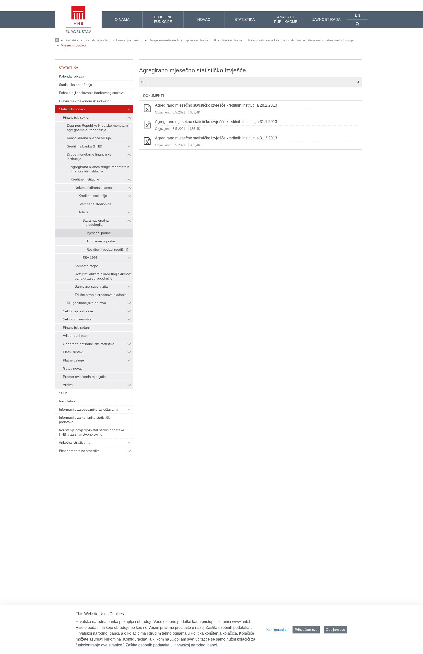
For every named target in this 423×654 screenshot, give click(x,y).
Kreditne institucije (228, 40)
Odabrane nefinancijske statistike (88, 344)
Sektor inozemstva (77, 319)
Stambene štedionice (95, 204)
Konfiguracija (276, 629)
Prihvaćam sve (306, 629)
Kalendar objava (71, 76)
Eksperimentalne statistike (79, 451)
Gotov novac (72, 368)
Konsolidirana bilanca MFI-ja (89, 138)
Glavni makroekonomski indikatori (85, 101)
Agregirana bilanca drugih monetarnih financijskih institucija (100, 169)
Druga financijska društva (86, 303)
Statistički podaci (97, 40)
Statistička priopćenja (75, 85)
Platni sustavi (73, 352)
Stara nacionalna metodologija (330, 40)
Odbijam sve (335, 629)
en (357, 15)
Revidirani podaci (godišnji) (107, 249)
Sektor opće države (78, 311)
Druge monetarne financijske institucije (178, 40)
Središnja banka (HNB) (84, 146)
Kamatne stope (86, 266)
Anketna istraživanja (74, 442)
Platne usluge (73, 360)
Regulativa (67, 401)
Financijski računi (76, 327)
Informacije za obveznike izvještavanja (88, 409)
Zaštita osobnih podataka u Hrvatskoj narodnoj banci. (172, 645)
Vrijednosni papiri (76, 336)
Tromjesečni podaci (101, 241)
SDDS (63, 393)
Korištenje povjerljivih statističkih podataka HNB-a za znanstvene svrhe (91, 432)
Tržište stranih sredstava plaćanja (101, 295)
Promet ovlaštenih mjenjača (84, 377)
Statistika (72, 40)
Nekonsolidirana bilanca (266, 40)
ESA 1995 (90, 257)
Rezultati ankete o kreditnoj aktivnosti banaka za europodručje (103, 276)
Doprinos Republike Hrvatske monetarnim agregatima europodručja (99, 128)
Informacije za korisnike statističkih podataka (86, 420)
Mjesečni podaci (73, 45)
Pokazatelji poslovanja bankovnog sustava (92, 93)
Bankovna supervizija (91, 286)
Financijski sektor (129, 40)
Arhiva (296, 40)
